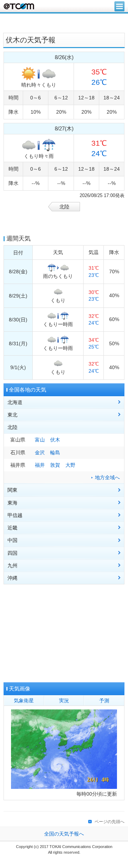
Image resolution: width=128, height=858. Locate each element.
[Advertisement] (64, 22)
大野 (70, 465)
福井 (40, 465)
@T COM (19, 6)
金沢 (40, 452)
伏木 (55, 440)
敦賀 (55, 465)
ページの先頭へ (109, 821)
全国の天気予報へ (64, 834)
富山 (40, 440)
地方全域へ (107, 477)
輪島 (55, 452)
